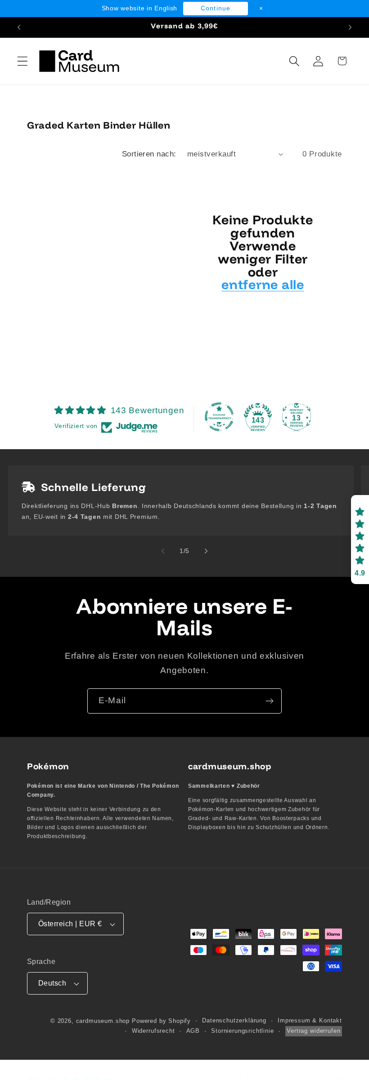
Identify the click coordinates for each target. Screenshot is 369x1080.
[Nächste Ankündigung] (350, 27)
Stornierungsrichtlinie (242, 1030)
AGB (193, 1030)
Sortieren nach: (149, 154)
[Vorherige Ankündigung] (19, 27)
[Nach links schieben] (163, 551)
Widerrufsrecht (153, 1030)
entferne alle (262, 284)
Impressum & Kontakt (310, 1020)
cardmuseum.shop (103, 1021)
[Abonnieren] (269, 701)
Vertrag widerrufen (313, 1030)
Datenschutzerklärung (234, 1020)
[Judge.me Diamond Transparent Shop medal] (219, 416)
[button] (23, 61)
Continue (216, 8)
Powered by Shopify (161, 1021)
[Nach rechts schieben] (206, 551)
